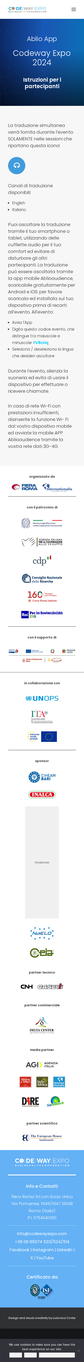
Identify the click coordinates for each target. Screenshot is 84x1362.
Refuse (30, 1355)
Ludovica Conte (64, 1318)
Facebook (19, 1250)
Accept (16, 1355)
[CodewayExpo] (42, 9)
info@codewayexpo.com (42, 1233)
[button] (73, 9)
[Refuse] (78, 1350)
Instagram (43, 1250)
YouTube (45, 1258)
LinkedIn (64, 1250)
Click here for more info (56, 1355)
